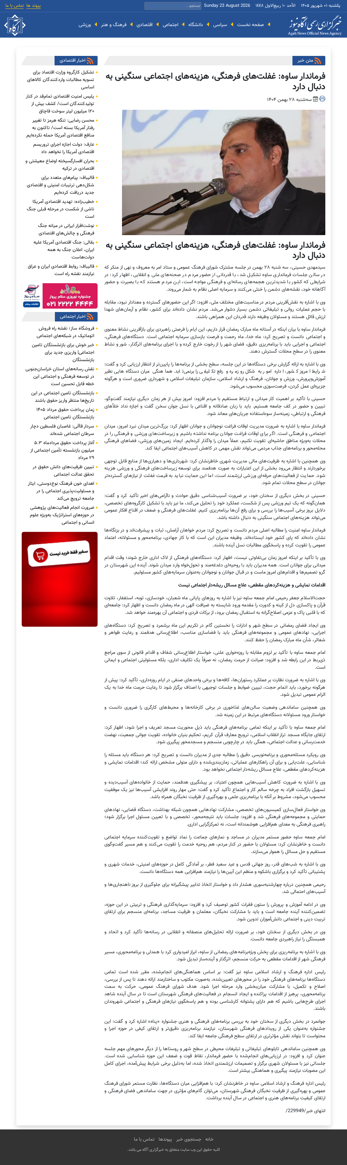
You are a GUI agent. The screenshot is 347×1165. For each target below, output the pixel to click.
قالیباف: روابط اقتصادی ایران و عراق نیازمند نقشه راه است (61, 270)
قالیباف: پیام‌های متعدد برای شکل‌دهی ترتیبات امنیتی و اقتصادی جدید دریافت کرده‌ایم (60, 185)
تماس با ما (14, 5)
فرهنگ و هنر (113, 25)
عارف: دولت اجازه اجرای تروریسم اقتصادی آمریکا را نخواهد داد (63, 148)
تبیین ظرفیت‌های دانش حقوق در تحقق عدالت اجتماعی (63, 470)
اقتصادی (144, 25)
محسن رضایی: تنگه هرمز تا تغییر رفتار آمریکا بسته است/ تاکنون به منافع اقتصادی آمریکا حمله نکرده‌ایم (60, 128)
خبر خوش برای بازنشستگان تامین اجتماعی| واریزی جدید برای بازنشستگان (63, 352)
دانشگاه (195, 25)
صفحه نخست (250, 25)
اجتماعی (170, 25)
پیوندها (165, 1139)
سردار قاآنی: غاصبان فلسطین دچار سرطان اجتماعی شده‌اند (62, 430)
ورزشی (85, 25)
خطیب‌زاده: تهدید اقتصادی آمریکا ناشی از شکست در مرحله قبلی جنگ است (60, 209)
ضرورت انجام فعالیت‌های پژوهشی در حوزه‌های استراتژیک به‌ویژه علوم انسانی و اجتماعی (62, 515)
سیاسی (220, 25)
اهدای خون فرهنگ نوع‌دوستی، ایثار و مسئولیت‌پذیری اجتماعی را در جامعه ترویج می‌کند (61, 491)
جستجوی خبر (188, 1139)
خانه (209, 1139)
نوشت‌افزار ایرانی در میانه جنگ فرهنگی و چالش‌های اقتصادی (66, 229)
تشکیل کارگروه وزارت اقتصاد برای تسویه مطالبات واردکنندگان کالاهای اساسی (60, 80)
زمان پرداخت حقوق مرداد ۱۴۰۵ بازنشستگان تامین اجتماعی (65, 413)
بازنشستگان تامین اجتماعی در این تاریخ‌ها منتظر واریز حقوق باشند (62, 397)
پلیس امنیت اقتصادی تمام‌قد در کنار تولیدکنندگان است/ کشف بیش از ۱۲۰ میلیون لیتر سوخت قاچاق (60, 104)
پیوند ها (33, 5)
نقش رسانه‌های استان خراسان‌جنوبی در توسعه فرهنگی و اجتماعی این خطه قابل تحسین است (59, 377)
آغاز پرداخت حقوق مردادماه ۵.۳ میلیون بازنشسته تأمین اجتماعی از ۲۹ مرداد (62, 450)
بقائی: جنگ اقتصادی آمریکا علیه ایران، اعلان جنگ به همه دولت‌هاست (64, 250)
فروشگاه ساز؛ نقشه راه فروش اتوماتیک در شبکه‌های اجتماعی (65, 332)
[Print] (322, 100)
